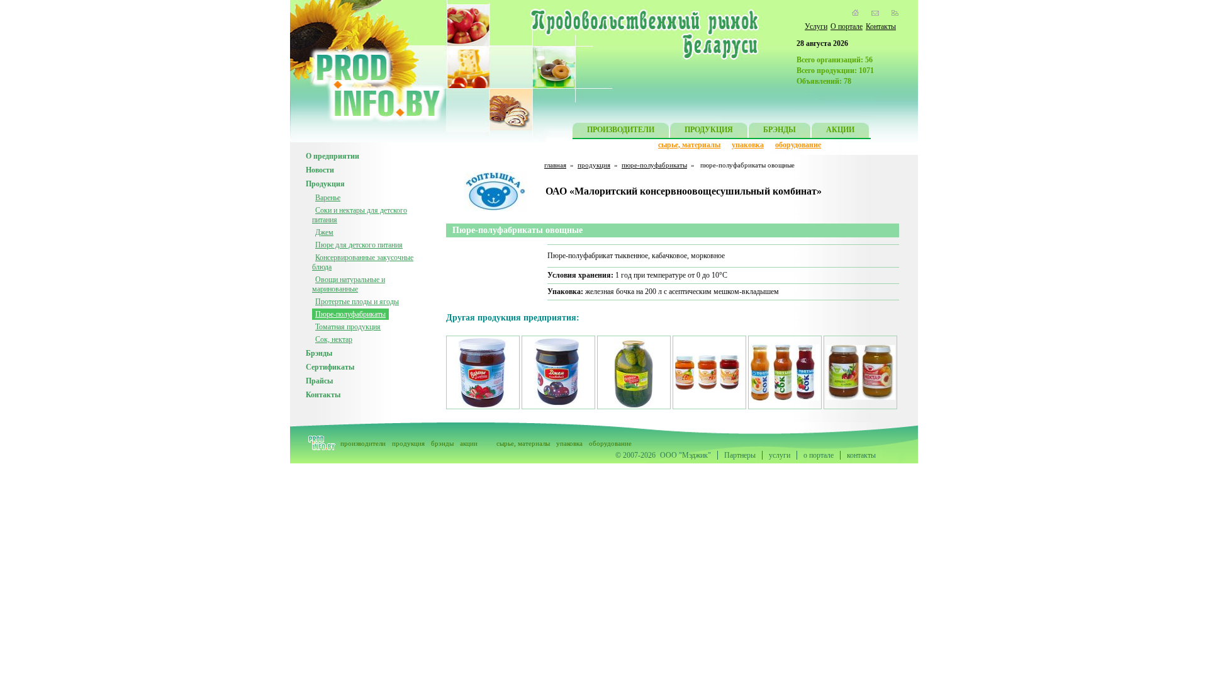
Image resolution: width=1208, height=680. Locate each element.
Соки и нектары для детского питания (359, 215)
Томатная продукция (348, 326)
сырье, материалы (689, 144)
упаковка (748, 144)
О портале (846, 26)
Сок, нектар (333, 339)
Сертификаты (330, 367)
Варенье (327, 197)
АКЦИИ (840, 129)
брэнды (442, 443)
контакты (861, 455)
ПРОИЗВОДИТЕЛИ (620, 129)
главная (555, 165)
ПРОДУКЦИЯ (709, 129)
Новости (320, 170)
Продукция (325, 183)
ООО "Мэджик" (685, 455)
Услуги (816, 26)
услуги (779, 455)
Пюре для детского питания (359, 245)
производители (363, 443)
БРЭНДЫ (779, 129)
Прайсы (319, 381)
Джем (324, 232)
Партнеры (740, 455)
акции (469, 443)
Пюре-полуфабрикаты (350, 314)
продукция (594, 165)
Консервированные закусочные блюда (362, 262)
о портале (818, 455)
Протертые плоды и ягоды (357, 301)
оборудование (798, 144)
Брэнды (319, 353)
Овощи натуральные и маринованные (348, 284)
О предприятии (332, 156)
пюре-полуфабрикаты (654, 165)
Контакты (881, 26)
